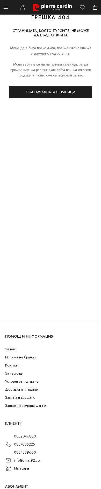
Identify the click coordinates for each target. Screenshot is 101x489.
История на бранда (20, 357)
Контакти (12, 365)
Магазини (21, 468)
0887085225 (24, 444)
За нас (10, 349)
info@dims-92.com (28, 460)
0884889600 (25, 452)
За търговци (14, 373)
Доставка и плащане (21, 389)
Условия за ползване (21, 381)
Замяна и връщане (20, 397)
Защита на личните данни (25, 405)
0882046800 (25, 436)
